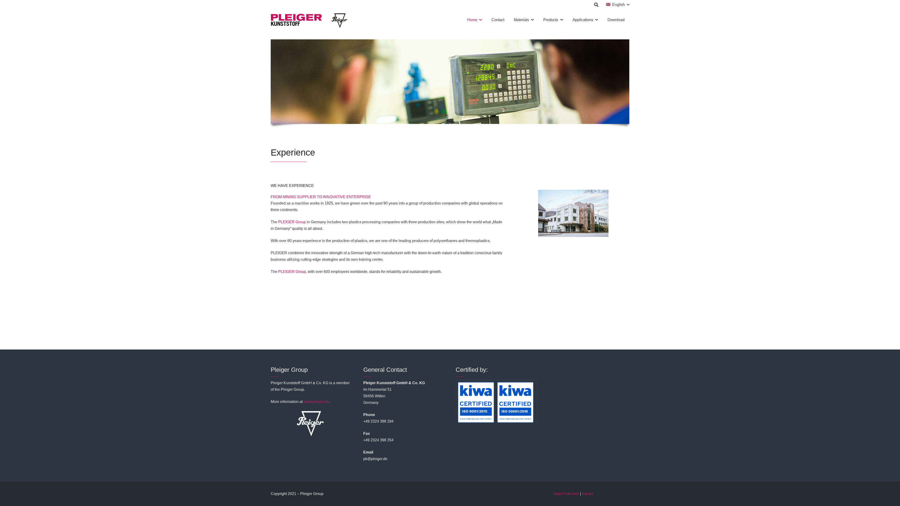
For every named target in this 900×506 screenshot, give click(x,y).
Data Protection (566, 494)
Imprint (587, 494)
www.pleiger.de (316, 402)
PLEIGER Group (292, 222)
